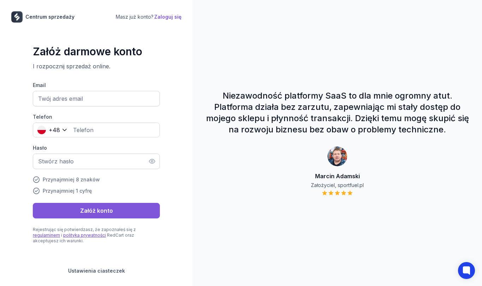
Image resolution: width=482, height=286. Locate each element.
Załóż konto (96, 210)
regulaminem (46, 235)
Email (39, 85)
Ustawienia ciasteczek (96, 271)
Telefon (42, 117)
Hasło (40, 148)
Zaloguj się (167, 17)
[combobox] (50, 130)
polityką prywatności (84, 235)
